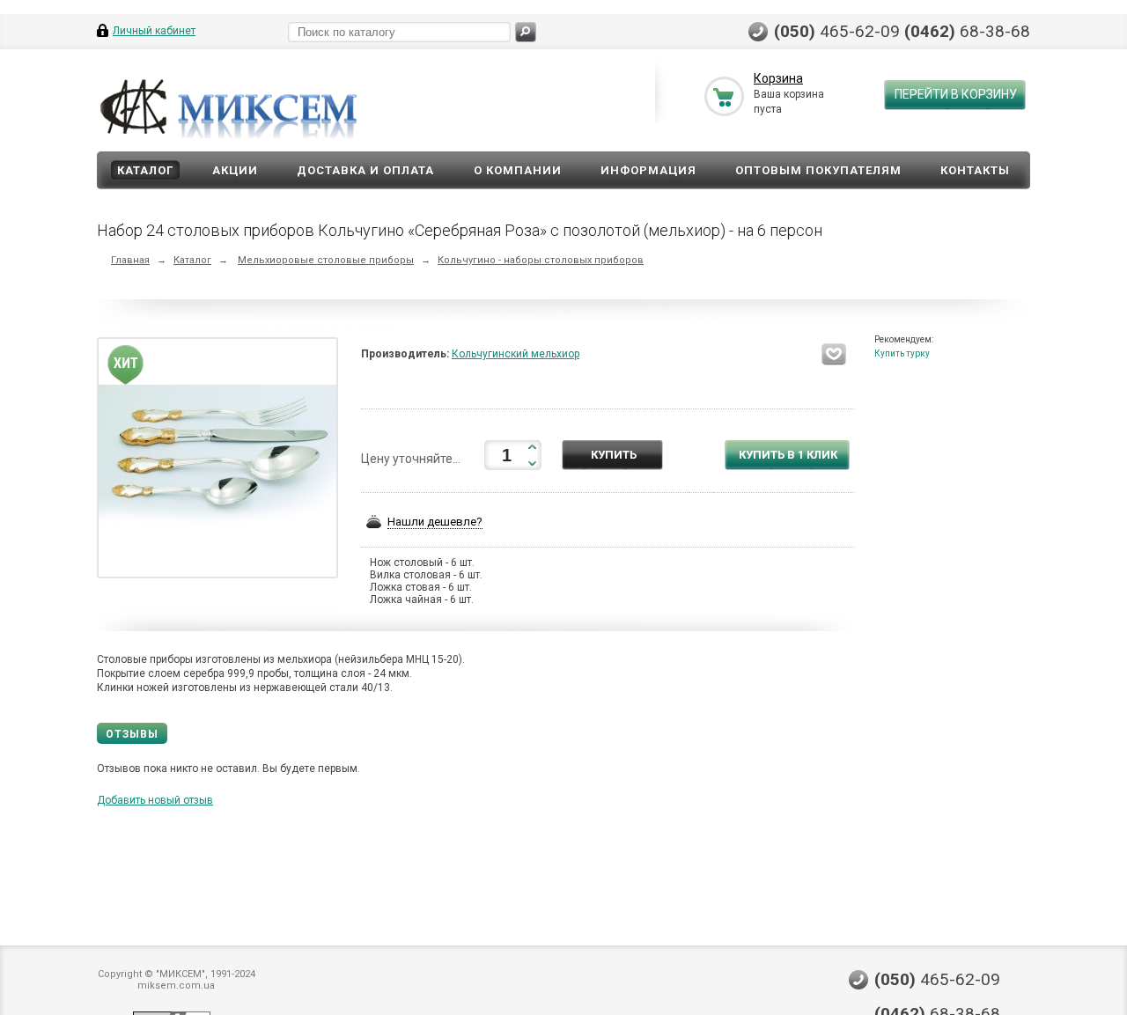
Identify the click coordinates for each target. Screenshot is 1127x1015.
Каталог (145, 170)
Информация (648, 170)
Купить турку (902, 353)
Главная (130, 260)
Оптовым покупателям (818, 170)
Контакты (975, 170)
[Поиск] (525, 32)
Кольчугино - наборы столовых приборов (541, 260)
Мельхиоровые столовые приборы (326, 260)
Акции (235, 170)
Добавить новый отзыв (155, 800)
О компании (518, 170)
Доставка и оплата (365, 170)
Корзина (778, 78)
